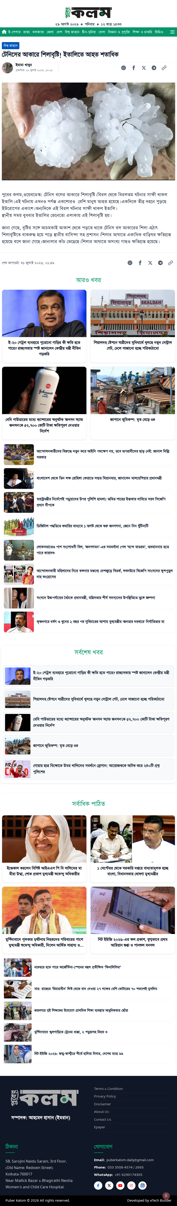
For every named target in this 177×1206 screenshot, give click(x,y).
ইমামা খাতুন (24, 65)
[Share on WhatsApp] (123, 67)
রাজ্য (26, 32)
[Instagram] (131, 1185)
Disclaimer (102, 1104)
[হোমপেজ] (4, 32)
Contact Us (102, 1120)
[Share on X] (143, 67)
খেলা (102, 32)
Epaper (99, 1127)
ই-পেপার (14, 32)
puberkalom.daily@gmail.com (130, 1160)
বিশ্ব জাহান (72, 32)
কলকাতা (38, 32)
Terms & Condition (108, 1089)
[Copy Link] (164, 67)
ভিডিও (159, 32)
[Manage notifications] (166, 1196)
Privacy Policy (105, 1096)
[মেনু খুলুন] (172, 32)
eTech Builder (160, 1201)
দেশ (59, 32)
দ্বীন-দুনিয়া (89, 32)
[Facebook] (98, 1185)
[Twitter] (109, 1185)
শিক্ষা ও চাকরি (142, 32)
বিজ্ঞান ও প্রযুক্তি (119, 32)
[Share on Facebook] (133, 67)
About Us (101, 1112)
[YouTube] (120, 1185)
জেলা (50, 32)
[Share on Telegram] (154, 67)
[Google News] (142, 1185)
